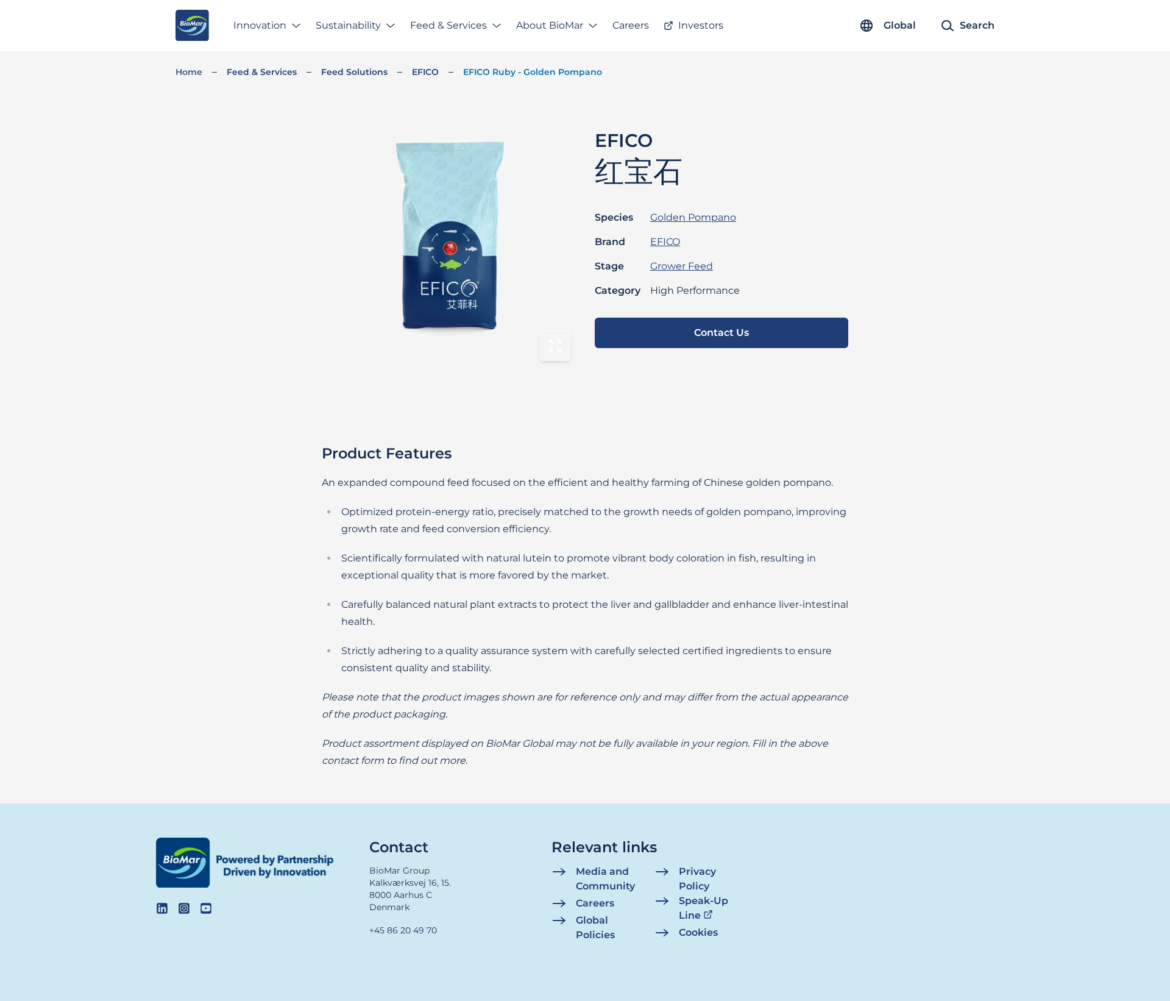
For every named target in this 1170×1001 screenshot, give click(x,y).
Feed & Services (448, 25)
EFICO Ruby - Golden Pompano (532, 71)
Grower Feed (681, 266)
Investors (700, 25)
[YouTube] (206, 908)
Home (189, 71)
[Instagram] (184, 908)
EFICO (425, 71)
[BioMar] (192, 25)
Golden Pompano (693, 217)
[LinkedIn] (162, 908)
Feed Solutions (354, 71)
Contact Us (721, 332)
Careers (630, 25)
